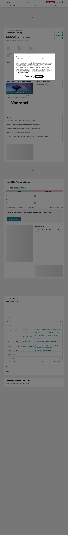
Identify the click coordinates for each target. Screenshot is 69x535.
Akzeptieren (39, 76)
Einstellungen (29, 76)
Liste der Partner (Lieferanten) (22, 72)
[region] (34, 67)
